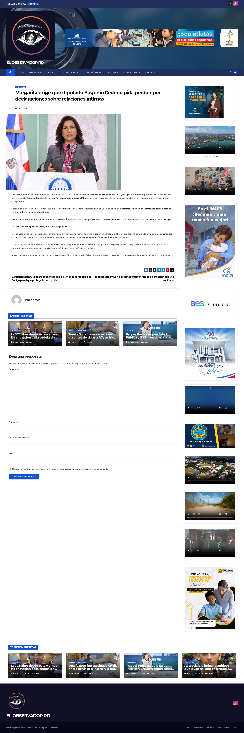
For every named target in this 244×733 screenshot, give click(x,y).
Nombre (14, 422)
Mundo (52, 72)
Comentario (15, 369)
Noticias (227, 728)
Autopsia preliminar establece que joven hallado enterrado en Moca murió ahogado (207, 669)
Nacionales (36, 72)
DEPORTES (112, 72)
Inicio (20, 72)
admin (35, 300)
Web (11, 453)
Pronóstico (94, 72)
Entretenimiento (71, 72)
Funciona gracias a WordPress (18, 728)
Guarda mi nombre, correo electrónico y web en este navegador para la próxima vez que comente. (60, 469)
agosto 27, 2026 (21, 673)
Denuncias (210, 728)
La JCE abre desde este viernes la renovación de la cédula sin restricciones (34, 337)
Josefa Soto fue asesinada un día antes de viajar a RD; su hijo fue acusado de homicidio (91, 337)
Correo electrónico (19, 437)
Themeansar (52, 728)
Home (188, 728)
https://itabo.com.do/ (210, 156)
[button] (231, 72)
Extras (149, 72)
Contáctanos (131, 72)
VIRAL (235, 728)
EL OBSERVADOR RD (25, 62)
